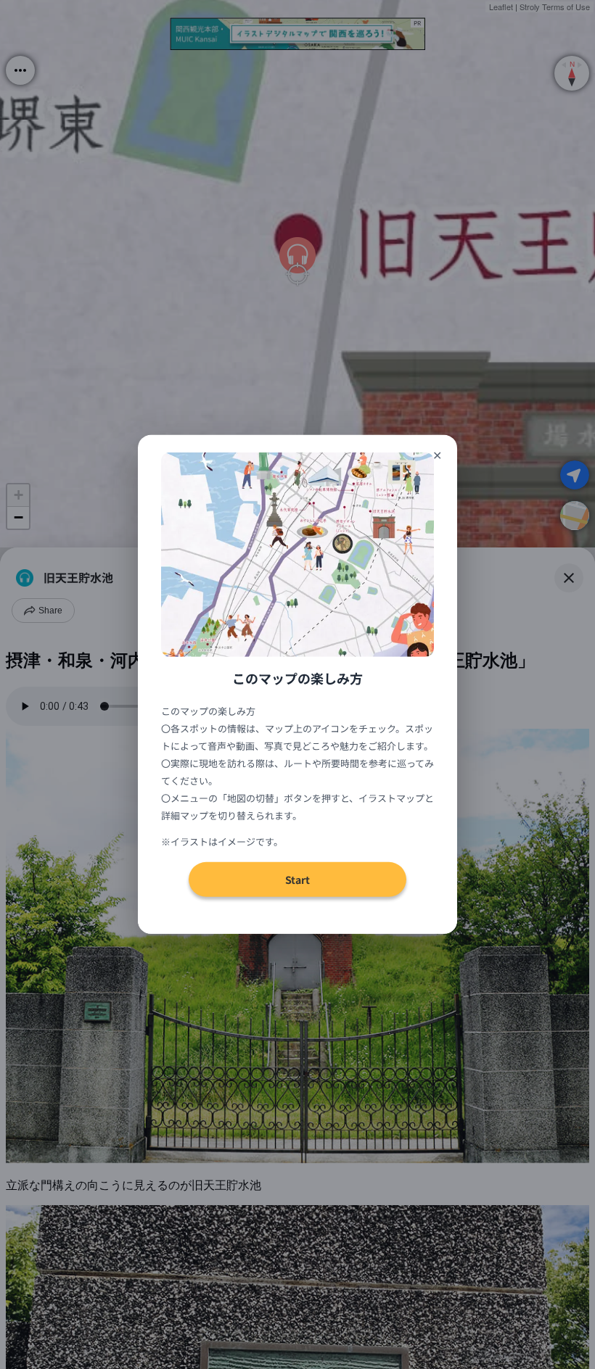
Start (297, 879)
